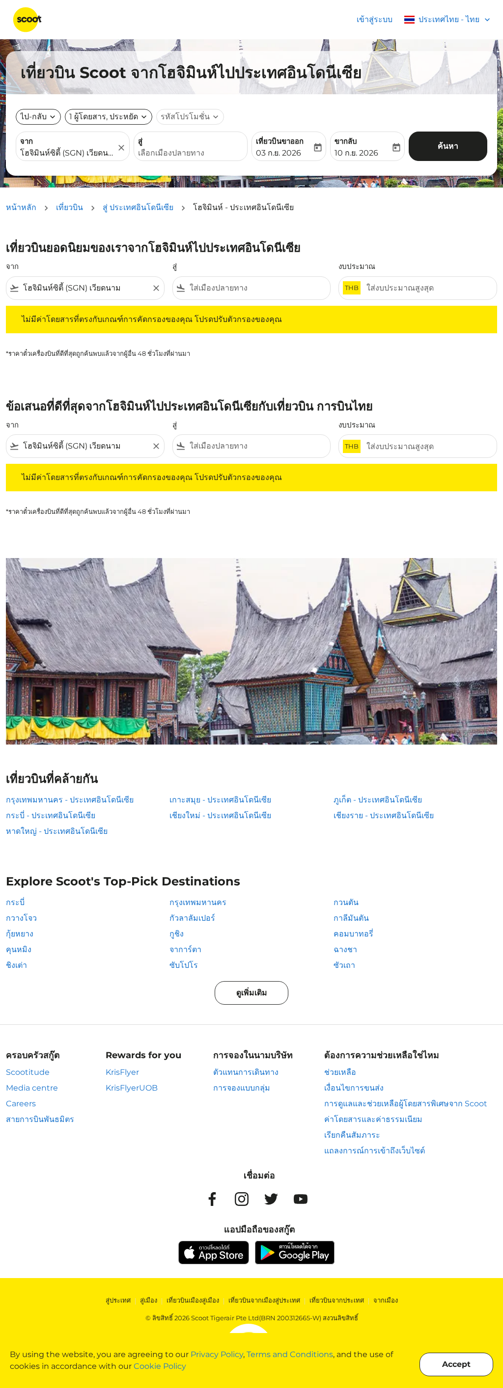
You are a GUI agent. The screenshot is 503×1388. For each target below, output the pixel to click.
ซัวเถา (344, 965)
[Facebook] (212, 1199)
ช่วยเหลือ (340, 1072)
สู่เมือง (148, 1300)
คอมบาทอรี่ (353, 933)
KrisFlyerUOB (132, 1088)
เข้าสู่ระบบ (374, 19)
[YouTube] (300, 1199)
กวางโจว (21, 918)
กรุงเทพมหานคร (197, 902)
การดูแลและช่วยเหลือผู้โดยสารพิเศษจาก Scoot (405, 1103)
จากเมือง (385, 1300)
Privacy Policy (217, 1354)
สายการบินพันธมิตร (40, 1119)
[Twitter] (271, 1199)
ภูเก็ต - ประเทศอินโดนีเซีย (378, 799)
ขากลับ (346, 141)
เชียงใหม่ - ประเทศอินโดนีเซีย (220, 815)
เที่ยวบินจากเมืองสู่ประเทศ (264, 1300)
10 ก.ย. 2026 (356, 153)
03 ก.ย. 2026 (278, 153)
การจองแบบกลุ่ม (241, 1088)
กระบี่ (15, 902)
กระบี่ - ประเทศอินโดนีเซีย (50, 815)
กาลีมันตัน (351, 918)
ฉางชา (345, 949)
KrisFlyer (122, 1072)
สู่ (140, 141)
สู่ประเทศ (118, 1300)
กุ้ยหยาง (19, 933)
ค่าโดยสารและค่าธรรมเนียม (373, 1119)
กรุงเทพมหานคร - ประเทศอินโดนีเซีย (70, 799)
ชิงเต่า (16, 965)
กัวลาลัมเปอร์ (192, 918)
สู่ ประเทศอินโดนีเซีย (138, 207)
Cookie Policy (160, 1366)
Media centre (32, 1088)
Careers (21, 1103)
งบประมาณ (356, 266)
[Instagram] (241, 1199)
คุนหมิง (18, 949)
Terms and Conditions (290, 1354)
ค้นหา (448, 146)
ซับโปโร (183, 965)
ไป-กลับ (33, 116)
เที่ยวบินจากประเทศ (336, 1300)
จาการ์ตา (185, 949)
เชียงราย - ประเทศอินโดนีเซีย (384, 815)
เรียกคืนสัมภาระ (352, 1135)
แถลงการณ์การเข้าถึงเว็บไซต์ (374, 1150)
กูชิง (176, 933)
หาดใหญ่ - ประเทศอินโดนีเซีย (57, 831)
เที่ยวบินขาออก (280, 141)
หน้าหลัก (21, 207)
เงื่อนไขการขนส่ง (354, 1088)
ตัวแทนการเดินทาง (246, 1072)
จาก (26, 141)
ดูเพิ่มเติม (251, 992)
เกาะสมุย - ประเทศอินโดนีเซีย (220, 799)
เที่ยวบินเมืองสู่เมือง (193, 1300)
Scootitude (28, 1072)
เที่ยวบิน (69, 207)
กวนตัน (346, 902)
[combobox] (67, 153)
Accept (456, 1364)
